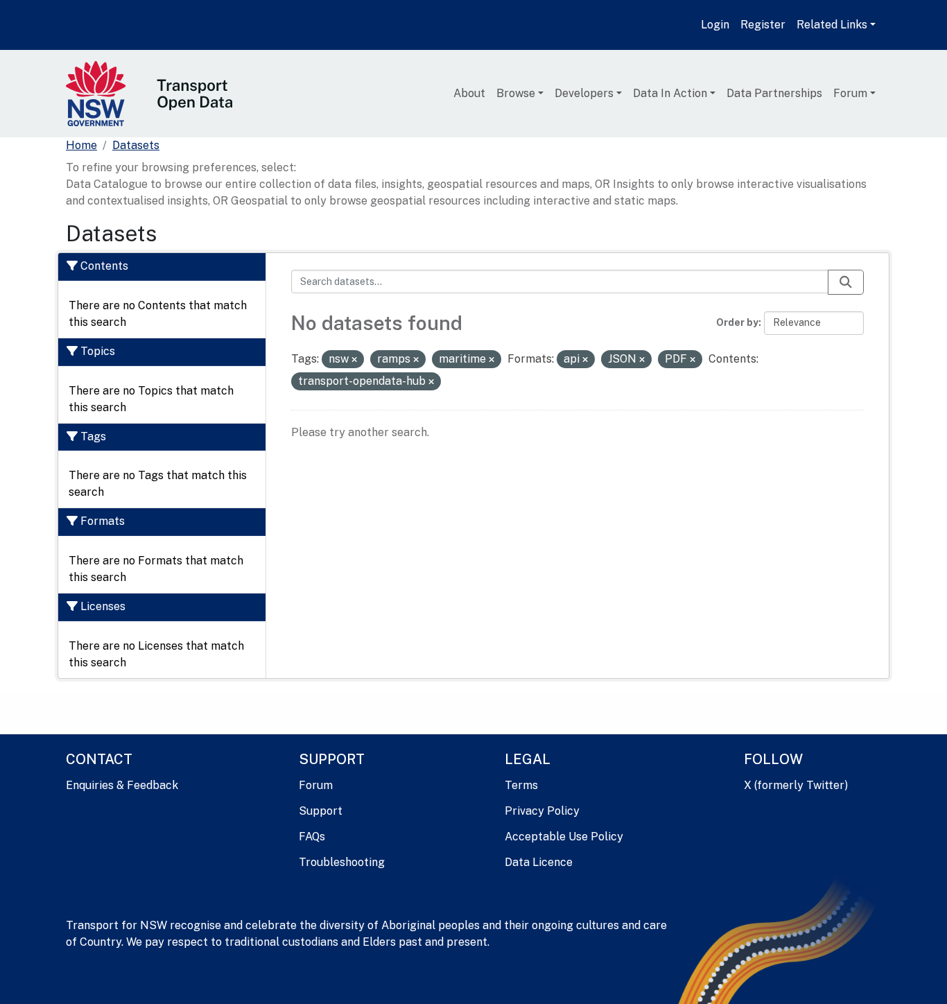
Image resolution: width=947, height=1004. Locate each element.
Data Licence (539, 862)
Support (320, 810)
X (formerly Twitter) (796, 785)
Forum (850, 93)
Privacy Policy (542, 810)
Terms (521, 785)
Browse (515, 93)
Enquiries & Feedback (122, 785)
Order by (737, 322)
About (469, 93)
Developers (584, 93)
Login (715, 24)
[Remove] (354, 360)
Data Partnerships (774, 93)
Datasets (135, 145)
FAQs (312, 836)
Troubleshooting (342, 862)
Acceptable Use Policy (564, 836)
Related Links (832, 24)
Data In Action (670, 93)
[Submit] (846, 282)
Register (762, 24)
